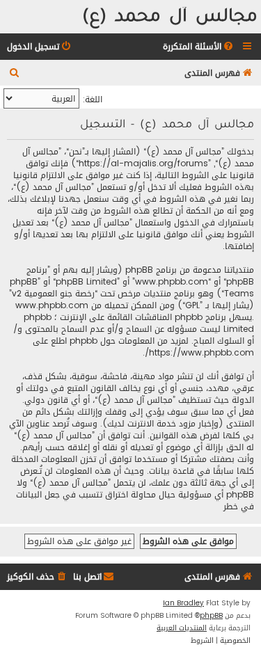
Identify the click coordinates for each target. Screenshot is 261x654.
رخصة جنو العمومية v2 (53, 294)
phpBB (211, 615)
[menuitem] (199, 47)
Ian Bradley (183, 603)
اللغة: (92, 99)
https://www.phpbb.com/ (199, 353)
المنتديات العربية (182, 628)
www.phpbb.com (51, 306)
